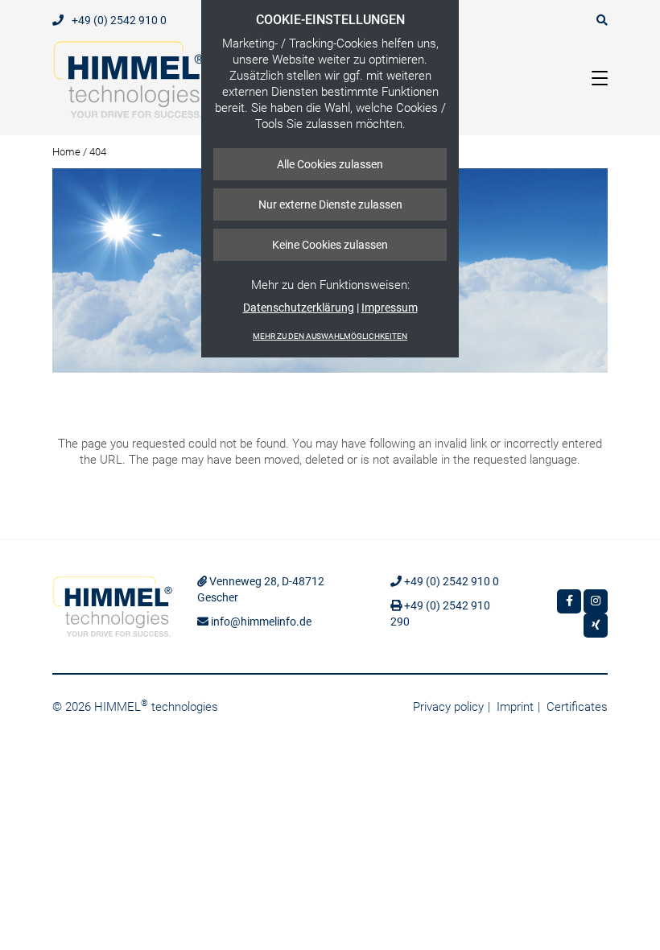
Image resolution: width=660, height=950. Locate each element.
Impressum (389, 307)
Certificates (577, 707)
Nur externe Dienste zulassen (330, 204)
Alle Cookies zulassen (330, 164)
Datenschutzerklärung (298, 307)
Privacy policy (448, 707)
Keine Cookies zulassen (330, 244)
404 (97, 152)
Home (66, 152)
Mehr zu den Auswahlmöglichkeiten (330, 336)
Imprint (515, 707)
